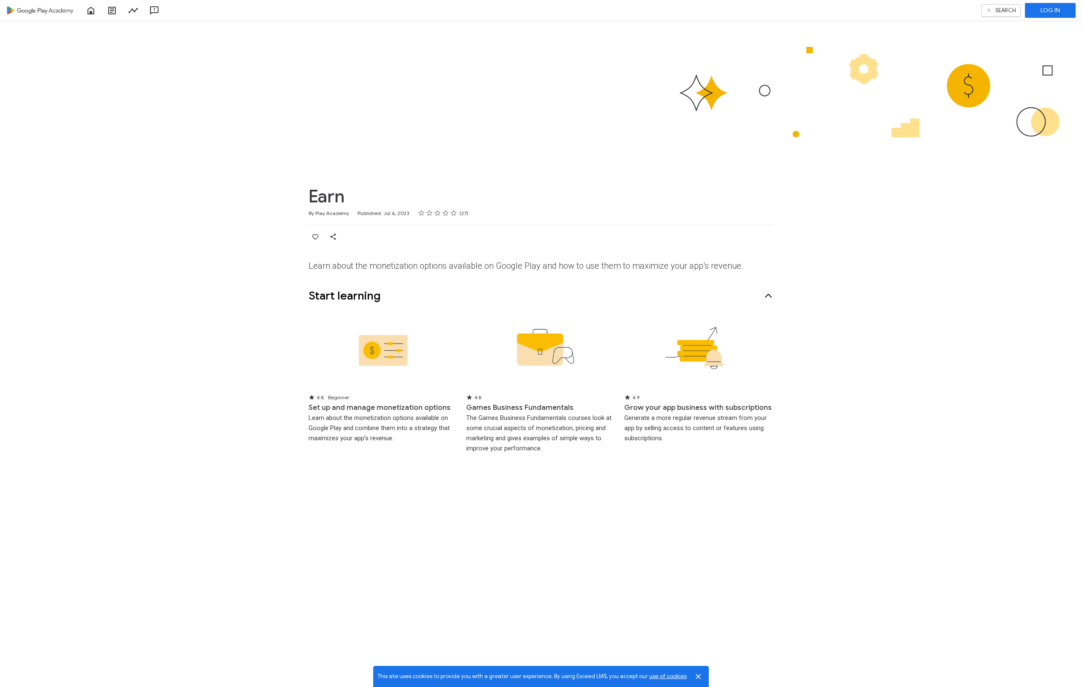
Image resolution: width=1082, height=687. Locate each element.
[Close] (698, 676)
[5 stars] (454, 213)
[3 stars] (438, 213)
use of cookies (667, 676)
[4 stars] (446, 213)
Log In (1050, 10)
